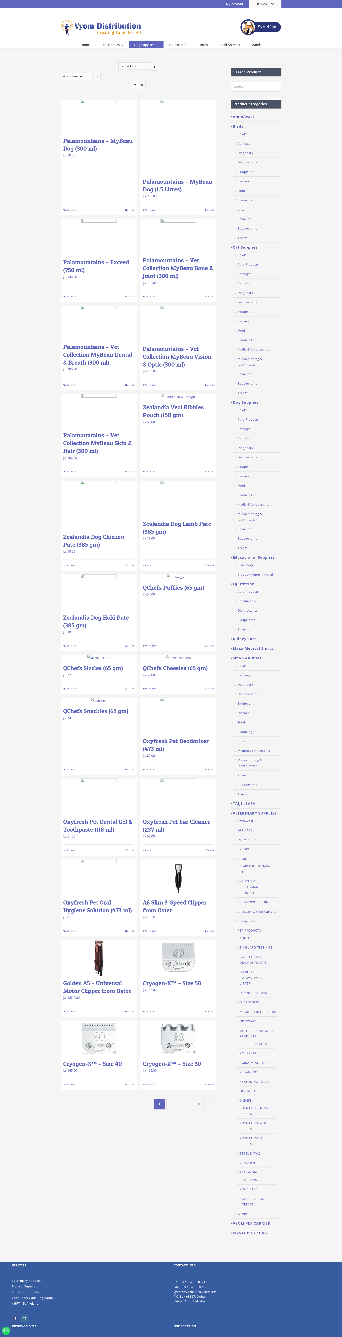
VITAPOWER (249, 1163)
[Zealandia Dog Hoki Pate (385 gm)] (99, 592)
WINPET (244, 1214)
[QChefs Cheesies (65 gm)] (178, 658)
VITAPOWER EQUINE (255, 902)
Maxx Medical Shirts (253, 648)
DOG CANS (250, 1189)
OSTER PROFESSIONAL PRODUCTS (256, 1033)
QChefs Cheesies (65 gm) (175, 668)
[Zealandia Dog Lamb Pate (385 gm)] (178, 498)
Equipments (246, 620)
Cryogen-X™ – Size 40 (92, 1063)
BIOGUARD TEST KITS (256, 947)
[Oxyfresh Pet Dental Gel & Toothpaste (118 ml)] (99, 796)
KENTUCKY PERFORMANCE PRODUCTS (251, 887)
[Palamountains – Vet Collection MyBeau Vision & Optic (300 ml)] (178, 323)
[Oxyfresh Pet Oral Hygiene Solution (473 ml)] (99, 877)
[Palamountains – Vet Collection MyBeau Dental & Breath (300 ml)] (99, 322)
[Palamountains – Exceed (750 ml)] (99, 237)
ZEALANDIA (248, 1172)
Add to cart (70, 210)
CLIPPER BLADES (254, 1044)
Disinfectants (248, 162)
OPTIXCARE (248, 1021)
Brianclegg (246, 565)
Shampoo (245, 219)
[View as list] (141, 85)
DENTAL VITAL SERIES (253, 1141)
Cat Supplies (245, 247)
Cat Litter (245, 283)
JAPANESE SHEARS (253, 993)
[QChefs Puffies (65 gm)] (178, 577)
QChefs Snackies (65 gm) (95, 711)
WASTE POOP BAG (250, 1232)
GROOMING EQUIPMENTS (257, 912)
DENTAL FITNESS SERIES (255, 1111)
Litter (242, 210)
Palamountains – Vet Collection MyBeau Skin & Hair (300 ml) (97, 442)
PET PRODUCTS (249, 930)
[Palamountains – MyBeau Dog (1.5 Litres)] (178, 137)
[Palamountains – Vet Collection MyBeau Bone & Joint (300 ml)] (178, 236)
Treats (243, 238)
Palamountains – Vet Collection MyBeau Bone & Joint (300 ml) (178, 267)
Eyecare (243, 181)
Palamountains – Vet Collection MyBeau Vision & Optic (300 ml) (177, 356)
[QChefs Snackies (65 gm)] (99, 701)
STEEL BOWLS (250, 1153)
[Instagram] (24, 1318)
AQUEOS (246, 938)
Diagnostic (246, 153)
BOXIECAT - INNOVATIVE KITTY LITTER (254, 977)
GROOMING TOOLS (256, 1063)
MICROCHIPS (249, 1002)
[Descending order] (154, 67)
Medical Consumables (254, 349)
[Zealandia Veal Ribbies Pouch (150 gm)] (178, 397)
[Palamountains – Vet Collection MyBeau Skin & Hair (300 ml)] (99, 411)
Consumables (248, 601)
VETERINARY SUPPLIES (254, 813)
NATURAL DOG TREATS (253, 1201)
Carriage (244, 143)
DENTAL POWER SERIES (254, 1126)
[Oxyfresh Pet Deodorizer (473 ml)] (178, 715)
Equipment (246, 172)
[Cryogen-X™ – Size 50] (178, 958)
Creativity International (255, 574)
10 (198, 1104)
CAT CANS (249, 1180)
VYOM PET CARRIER (251, 1223)
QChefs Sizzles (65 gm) (93, 668)
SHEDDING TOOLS (255, 1082)
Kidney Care (245, 638)
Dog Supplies (245, 402)
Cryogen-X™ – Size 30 (172, 1063)
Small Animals (247, 658)
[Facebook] (15, 1318)
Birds (238, 126)
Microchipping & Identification (250, 362)
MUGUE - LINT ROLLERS (258, 1012)
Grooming (245, 200)
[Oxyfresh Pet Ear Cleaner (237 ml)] (178, 796)
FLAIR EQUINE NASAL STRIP (256, 869)
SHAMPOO (249, 1072)
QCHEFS (246, 1100)
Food (241, 191)
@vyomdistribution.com (199, 1292)
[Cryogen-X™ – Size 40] (99, 1038)
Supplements (247, 228)
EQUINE (243, 859)
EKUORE (244, 849)
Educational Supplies (254, 557)
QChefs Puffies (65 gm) (173, 587)
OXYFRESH (247, 1091)
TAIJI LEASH (244, 803)
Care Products (248, 264)
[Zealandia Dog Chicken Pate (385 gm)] (99, 505)
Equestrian (244, 583)
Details (130, 210)
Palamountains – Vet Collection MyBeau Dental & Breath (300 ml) (97, 354)
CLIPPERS (249, 1053)
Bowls (242, 134)
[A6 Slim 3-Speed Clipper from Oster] (178, 877)
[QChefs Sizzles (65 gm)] (99, 658)
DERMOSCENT (248, 840)
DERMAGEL (246, 830)
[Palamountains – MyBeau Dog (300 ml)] (99, 116)
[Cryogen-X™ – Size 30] (178, 1038)
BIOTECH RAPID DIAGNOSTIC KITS (253, 960)
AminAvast (244, 116)
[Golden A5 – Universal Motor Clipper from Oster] (99, 958)
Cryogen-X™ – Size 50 (172, 983)
